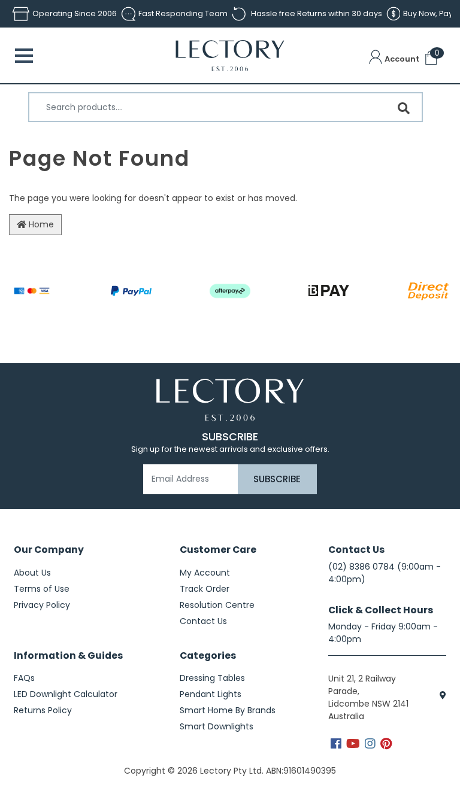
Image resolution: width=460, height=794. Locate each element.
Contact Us (203, 621)
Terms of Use (41, 589)
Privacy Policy (42, 605)
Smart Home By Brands (228, 710)
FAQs (24, 678)
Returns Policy (43, 710)
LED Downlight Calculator (65, 694)
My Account (205, 573)
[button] (394, 59)
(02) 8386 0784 (361, 567)
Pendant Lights (210, 694)
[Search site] (404, 108)
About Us (32, 573)
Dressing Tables (212, 678)
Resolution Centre (217, 605)
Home (40, 224)
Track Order (204, 589)
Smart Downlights (216, 726)
